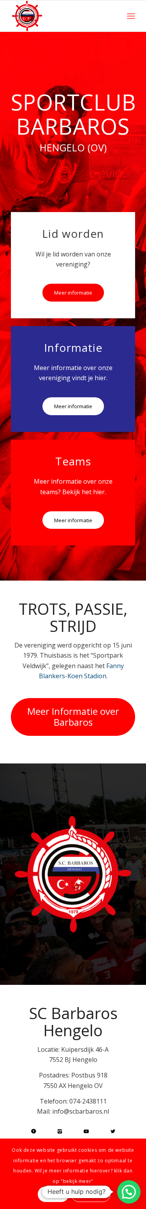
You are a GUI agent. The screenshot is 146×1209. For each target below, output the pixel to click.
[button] (129, 1192)
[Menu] (131, 16)
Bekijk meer (91, 1194)
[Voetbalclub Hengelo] (60, 16)
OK (53, 1194)
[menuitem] (131, 16)
